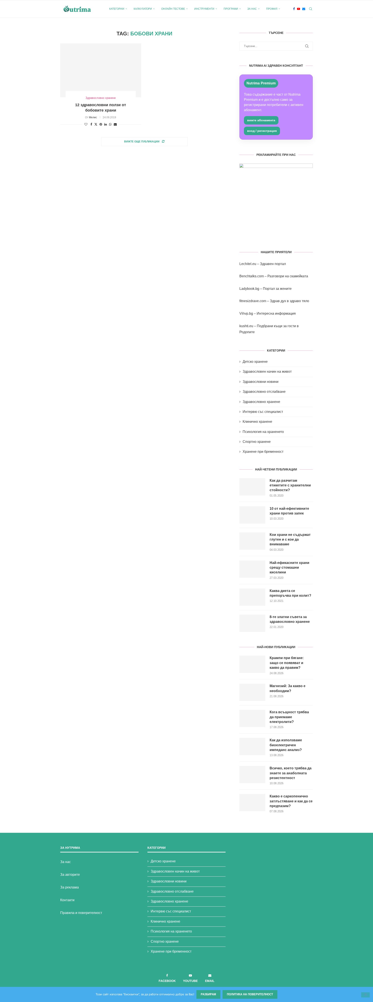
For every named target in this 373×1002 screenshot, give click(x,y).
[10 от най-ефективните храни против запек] (252, 515)
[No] (365, 994)
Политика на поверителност (250, 994)
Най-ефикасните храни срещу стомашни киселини (289, 567)
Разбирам (208, 994)
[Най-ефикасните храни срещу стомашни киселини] (252, 569)
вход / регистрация (262, 131)
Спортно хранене (257, 441)
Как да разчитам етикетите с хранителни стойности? (290, 485)
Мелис (93, 117)
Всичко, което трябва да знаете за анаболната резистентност (290, 773)
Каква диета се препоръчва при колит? (290, 593)
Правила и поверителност (81, 913)
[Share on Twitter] (95, 124)
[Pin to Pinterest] (101, 124)
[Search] (310, 8)
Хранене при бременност (263, 451)
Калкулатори (143, 8)
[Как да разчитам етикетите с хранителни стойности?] (252, 486)
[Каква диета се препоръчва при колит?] (252, 597)
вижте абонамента (261, 120)
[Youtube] (298, 8)
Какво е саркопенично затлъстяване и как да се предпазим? (291, 801)
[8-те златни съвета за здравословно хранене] (252, 623)
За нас (252, 8)
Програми (231, 8)
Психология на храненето (263, 432)
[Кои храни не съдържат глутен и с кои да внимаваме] (252, 541)
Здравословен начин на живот (267, 371)
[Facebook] (294, 8)
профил (271, 8)
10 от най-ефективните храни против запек (289, 511)
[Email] (303, 8)
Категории (116, 8)
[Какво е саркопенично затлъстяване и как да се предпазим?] (252, 802)
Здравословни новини (260, 381)
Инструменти (204, 8)
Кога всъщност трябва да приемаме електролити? (289, 717)
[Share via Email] (115, 124)
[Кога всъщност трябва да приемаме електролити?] (252, 718)
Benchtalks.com (251, 276)
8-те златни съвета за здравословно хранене (290, 619)
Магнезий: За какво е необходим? (287, 688)
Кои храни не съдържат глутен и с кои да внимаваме (290, 539)
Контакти (67, 900)
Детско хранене (255, 361)
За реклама (69, 887)
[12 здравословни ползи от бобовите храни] (100, 70)
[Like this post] (85, 124)
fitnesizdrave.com (252, 301)
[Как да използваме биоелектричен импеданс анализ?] (252, 746)
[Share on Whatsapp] (110, 124)
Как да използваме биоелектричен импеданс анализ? (286, 745)
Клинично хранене (257, 421)
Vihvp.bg (246, 313)
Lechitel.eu (247, 264)
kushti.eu (246, 326)
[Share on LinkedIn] (105, 124)
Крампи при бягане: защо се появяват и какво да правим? (287, 662)
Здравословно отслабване (264, 391)
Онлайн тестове (173, 8)
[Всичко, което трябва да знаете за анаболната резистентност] (252, 774)
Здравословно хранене (261, 402)
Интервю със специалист (263, 411)
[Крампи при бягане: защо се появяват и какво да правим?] (252, 664)
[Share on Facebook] (91, 124)
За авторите (70, 874)
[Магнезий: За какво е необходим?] (252, 692)
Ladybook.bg (249, 288)
